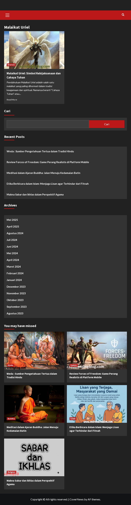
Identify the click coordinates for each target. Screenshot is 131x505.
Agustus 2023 (15, 313)
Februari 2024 (15, 273)
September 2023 (17, 306)
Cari (7, 111)
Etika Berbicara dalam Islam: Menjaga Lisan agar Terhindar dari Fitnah (48, 183)
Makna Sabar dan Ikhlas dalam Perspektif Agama (35, 194)
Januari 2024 (14, 279)
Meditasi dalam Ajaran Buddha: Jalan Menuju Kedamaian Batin (43, 172)
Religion (11, 472)
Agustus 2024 (15, 233)
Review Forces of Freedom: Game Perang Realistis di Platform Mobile (48, 162)
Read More (12, 99)
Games (73, 365)
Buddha (11, 418)
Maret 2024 (14, 266)
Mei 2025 (12, 219)
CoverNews (77, 499)
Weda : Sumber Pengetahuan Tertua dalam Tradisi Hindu (40, 151)
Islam (72, 418)
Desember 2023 (16, 286)
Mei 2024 (12, 253)
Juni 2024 (12, 246)
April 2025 (13, 226)
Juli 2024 (12, 239)
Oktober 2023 (15, 299)
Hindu (10, 365)
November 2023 (16, 293)
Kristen (11, 65)
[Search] (123, 15)
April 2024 (13, 259)
